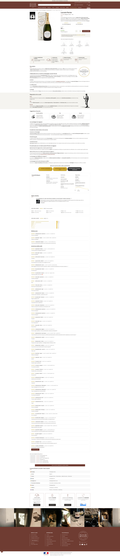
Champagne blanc (52, 485)
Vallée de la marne (64, 476)
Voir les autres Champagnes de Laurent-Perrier (60, 465)
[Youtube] (82, 544)
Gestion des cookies (65, 545)
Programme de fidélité (49, 536)
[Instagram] (80, 544)
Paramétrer (6, 551)
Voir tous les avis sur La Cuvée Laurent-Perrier (47, 154)
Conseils (88, 7)
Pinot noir (51, 489)
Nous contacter (34, 540)
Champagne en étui (52, 471)
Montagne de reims (52, 476)
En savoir (88, 20)
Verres (67, 7)
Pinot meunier (55, 489)
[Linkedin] (85, 544)
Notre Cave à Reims (65, 537)
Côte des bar (70, 476)
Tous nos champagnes (42, 7)
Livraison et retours (49, 542)
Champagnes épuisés (49, 544)
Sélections (62, 7)
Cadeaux (79, 7)
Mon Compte (48, 537)
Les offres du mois (73, 7)
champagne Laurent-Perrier (60, 81)
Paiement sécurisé (49, 539)
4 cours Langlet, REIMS (34, 544)
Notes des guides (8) (66, 24)
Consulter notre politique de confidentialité (7, 548)
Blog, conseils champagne (66, 539)
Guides (47, 545)
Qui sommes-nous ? (65, 534)
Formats (57, 7)
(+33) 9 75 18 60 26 (34, 534)
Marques (49, 7)
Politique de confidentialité (66, 544)
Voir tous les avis (35, 449)
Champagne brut (52, 478)
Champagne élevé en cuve (53, 480)
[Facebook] (87, 544)
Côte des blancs (58, 476)
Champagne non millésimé (53, 487)
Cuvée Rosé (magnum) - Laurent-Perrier (60, 169)
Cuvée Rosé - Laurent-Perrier (45, 168)
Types (53, 7)
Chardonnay (60, 489)
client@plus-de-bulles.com (35, 537)
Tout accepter (16, 551)
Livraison (47, 534)
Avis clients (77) (79, 24)
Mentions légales (64, 542)
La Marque (63, 536)
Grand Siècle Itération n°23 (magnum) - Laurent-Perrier (75, 169)
